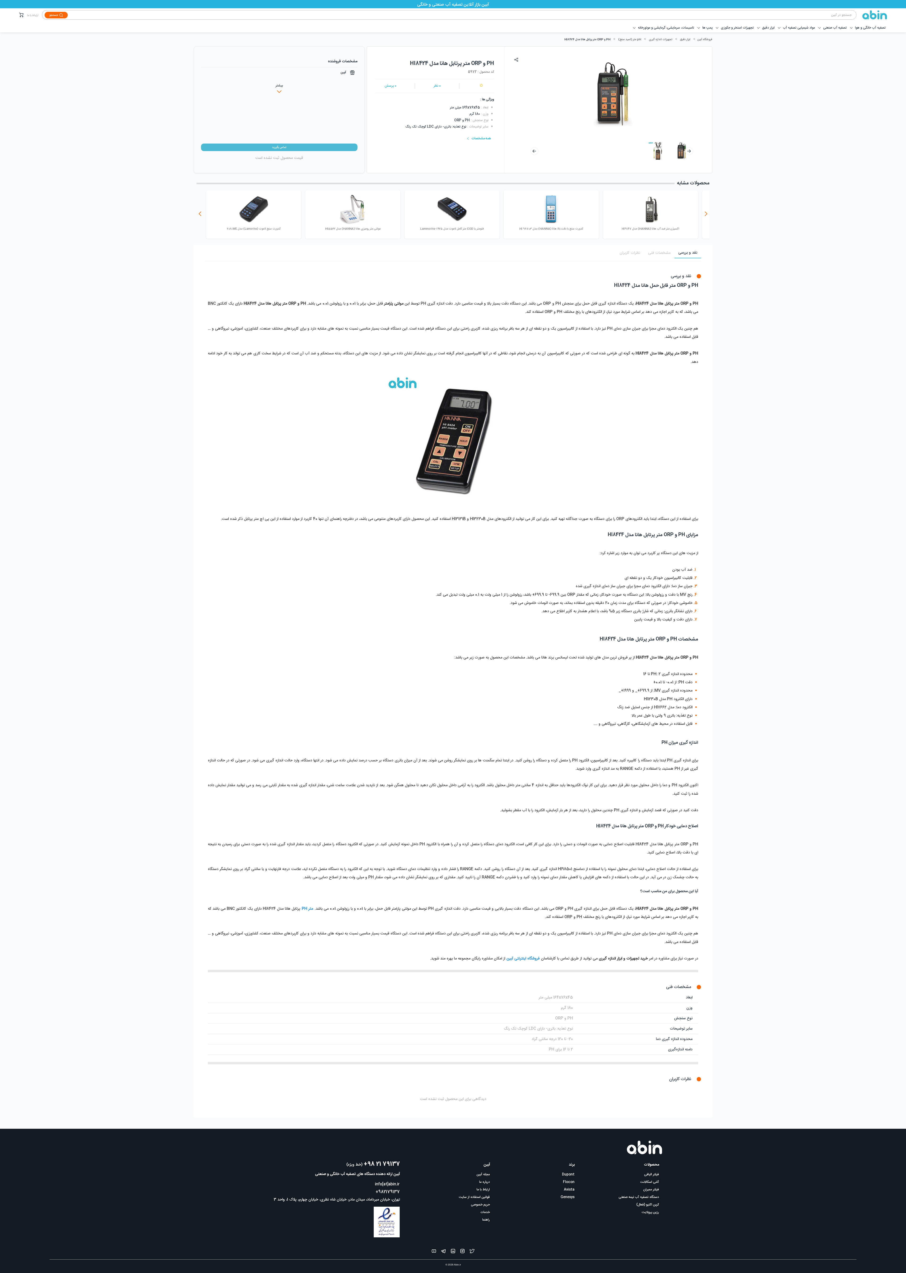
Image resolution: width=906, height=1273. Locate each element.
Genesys (568, 1197)
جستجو (53, 15)
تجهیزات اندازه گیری (660, 39)
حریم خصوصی (480, 1205)
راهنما (486, 1220)
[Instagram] (462, 1252)
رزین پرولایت (650, 1212)
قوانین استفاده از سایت (474, 1197)
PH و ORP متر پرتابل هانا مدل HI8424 (587, 39)
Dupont (568, 1174)
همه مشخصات (481, 138)
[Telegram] (443, 1252)
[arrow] (534, 151)
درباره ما (484, 1182)
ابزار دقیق (685, 39)
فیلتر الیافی (651, 1174)
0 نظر (437, 86)
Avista (569, 1189)
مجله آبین (483, 1174)
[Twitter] (472, 1252)
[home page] (871, 15)
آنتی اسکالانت (649, 1182)
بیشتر (279, 86)
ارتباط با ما (32, 15)
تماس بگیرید (279, 147)
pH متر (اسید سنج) (629, 39)
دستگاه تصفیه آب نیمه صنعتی (639, 1197)
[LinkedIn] (453, 1252)
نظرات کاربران (630, 253)
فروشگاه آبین (704, 39)
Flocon (569, 1182)
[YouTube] (434, 1252)
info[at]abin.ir (387, 1184)
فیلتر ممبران (651, 1189)
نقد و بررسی (687, 253)
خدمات (485, 1212)
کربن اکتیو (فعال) (647, 1205)
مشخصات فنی (659, 253)
